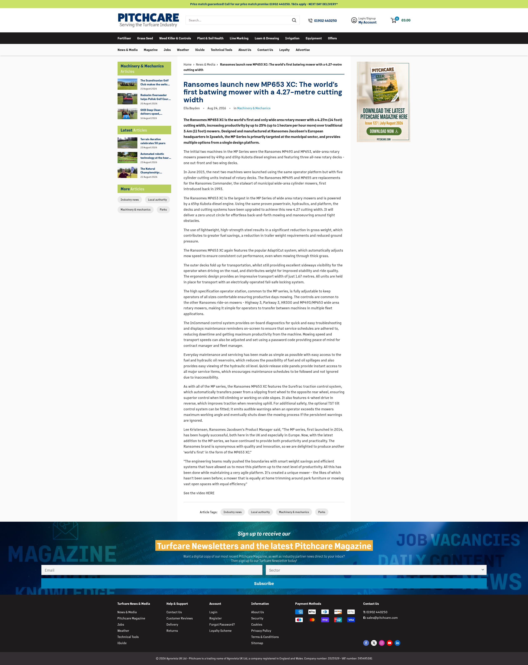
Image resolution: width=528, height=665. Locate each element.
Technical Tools (221, 49)
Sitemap (257, 643)
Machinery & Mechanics (254, 108)
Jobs (167, 49)
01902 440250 (325, 20)
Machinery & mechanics (136, 209)
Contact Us (265, 49)
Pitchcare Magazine (131, 618)
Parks (163, 209)
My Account (367, 22)
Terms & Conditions (265, 637)
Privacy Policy (261, 630)
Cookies (256, 624)
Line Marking (239, 38)
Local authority (157, 199)
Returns (172, 630)
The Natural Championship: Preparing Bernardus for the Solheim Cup (153, 171)
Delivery (172, 624)
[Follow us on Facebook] (366, 643)
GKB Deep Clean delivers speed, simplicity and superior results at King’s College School (155, 112)
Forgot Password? (222, 624)
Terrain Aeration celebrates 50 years (152, 141)
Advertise (303, 49)
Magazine (151, 49)
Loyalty (284, 49)
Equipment (314, 38)
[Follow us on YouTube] (389, 643)
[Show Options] (483, 570)
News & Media (128, 49)
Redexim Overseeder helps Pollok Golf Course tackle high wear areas (155, 97)
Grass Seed (145, 38)
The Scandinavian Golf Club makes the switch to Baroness (154, 82)
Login (213, 612)
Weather (183, 49)
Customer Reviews (179, 618)
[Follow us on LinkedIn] (397, 643)
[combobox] (237, 20)
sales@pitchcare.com (382, 617)
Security (257, 618)
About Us (244, 49)
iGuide (200, 49)
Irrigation (292, 38)
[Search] (294, 20)
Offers (332, 38)
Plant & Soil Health (210, 38)
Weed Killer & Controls (175, 38)
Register (215, 618)
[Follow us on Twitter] (374, 643)
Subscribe (264, 583)
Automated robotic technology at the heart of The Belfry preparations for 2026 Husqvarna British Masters (155, 156)
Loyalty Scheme (220, 630)
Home (188, 64)
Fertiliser (124, 38)
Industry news (130, 199)
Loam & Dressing (267, 38)
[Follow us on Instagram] (382, 643)
